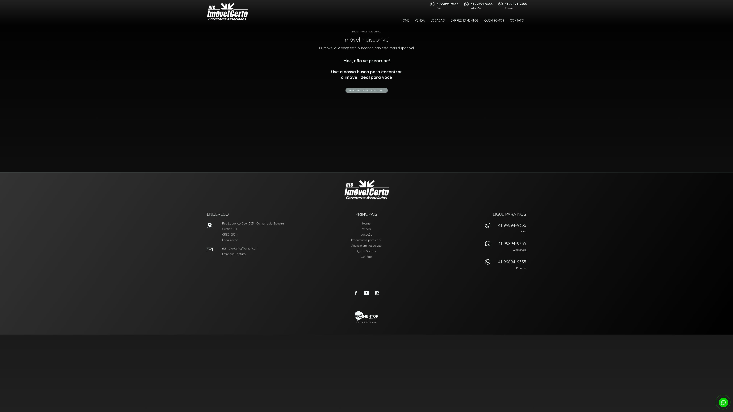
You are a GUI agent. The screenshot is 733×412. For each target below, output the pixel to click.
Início (355, 32)
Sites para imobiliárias (366, 322)
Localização (230, 240)
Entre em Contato (234, 254)
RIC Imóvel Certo (366, 189)
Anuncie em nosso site (366, 245)
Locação (437, 20)
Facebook (356, 293)
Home (404, 20)
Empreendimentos (465, 20)
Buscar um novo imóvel (366, 90)
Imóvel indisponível (370, 32)
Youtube (366, 293)
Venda (420, 20)
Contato (517, 20)
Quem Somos (494, 20)
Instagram (377, 293)
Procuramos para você (366, 240)
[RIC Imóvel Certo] (227, 11)
